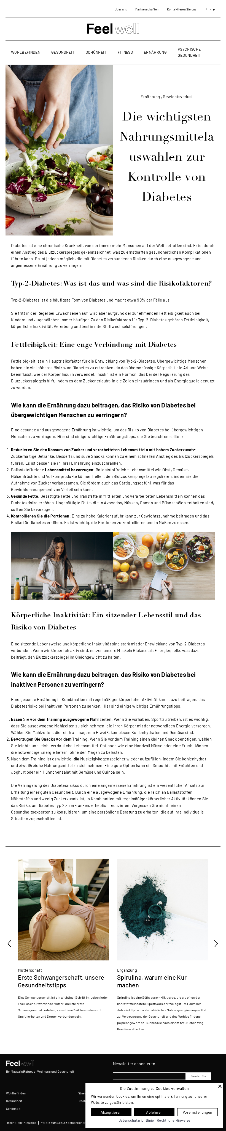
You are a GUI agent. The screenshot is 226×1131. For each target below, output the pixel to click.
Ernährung (155, 52)
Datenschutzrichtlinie (136, 1120)
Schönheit (96, 52)
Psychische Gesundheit (189, 52)
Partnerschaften (147, 9)
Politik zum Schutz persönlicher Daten (68, 1122)
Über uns (121, 9)
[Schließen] (220, 1086)
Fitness (125, 52)
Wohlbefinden (25, 52)
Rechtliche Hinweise (21, 1122)
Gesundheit (62, 52)
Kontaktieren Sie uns (182, 9)
